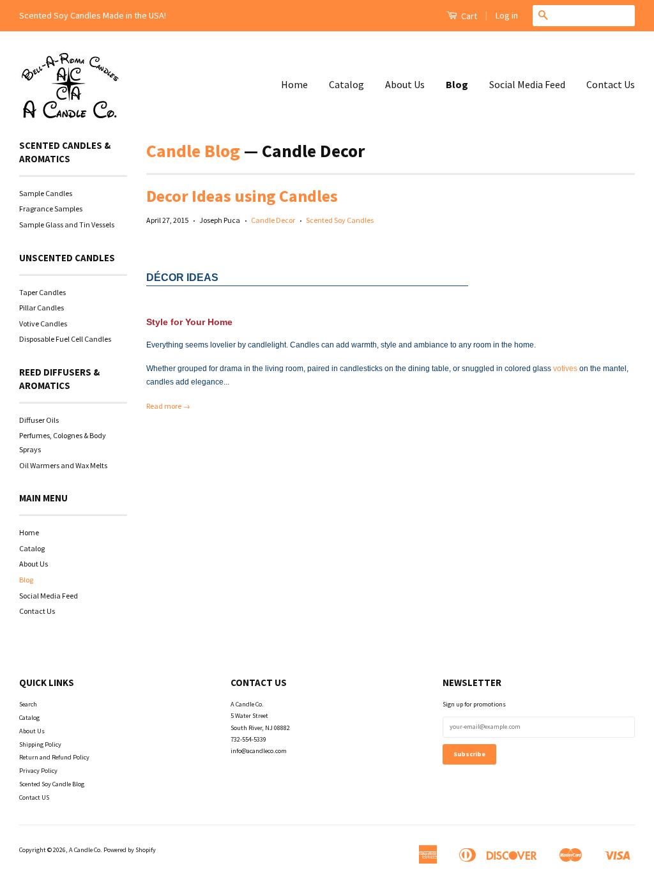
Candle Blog (193, 150)
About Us (405, 84)
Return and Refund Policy (54, 757)
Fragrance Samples (50, 208)
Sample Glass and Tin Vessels (66, 224)
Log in (507, 15)
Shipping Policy (40, 744)
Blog (457, 84)
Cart (468, 16)
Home (294, 84)
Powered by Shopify (129, 850)
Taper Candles (42, 292)
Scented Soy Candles (340, 220)
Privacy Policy (38, 770)
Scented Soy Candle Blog (51, 784)
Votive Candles (43, 323)
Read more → (168, 406)
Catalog (346, 84)
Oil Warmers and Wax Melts (63, 465)
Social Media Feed (527, 84)
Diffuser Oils (39, 420)
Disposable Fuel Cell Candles (65, 339)
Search (28, 704)
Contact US (34, 797)
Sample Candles (45, 193)
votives (566, 368)
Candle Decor (273, 220)
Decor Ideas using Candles (242, 195)
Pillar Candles (41, 307)
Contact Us (610, 84)
